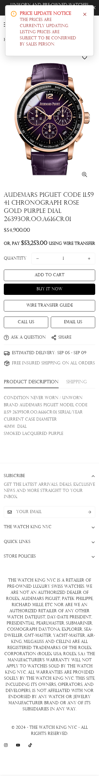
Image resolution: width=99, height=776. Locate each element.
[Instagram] (6, 745)
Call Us (26, 322)
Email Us (73, 322)
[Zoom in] (84, 174)
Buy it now (49, 289)
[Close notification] (84, 14)
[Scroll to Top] (90, 749)
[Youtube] (18, 745)
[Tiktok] (30, 745)
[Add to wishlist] (84, 57)
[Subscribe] (89, 512)
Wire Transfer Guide (49, 306)
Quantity (15, 259)
